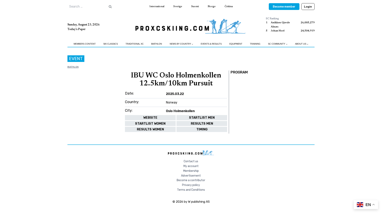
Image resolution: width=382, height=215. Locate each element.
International (156, 6)
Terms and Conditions (191, 190)
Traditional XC (135, 44)
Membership (191, 171)
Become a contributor (191, 180)
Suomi (195, 6)
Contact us (191, 161)
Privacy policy (191, 185)
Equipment (235, 44)
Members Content (85, 44)
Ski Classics (110, 44)
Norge (211, 6)
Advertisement (191, 175)
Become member (284, 6)
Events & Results (211, 44)
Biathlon (156, 44)
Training (255, 44)
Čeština (229, 6)
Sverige (177, 6)
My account (191, 166)
